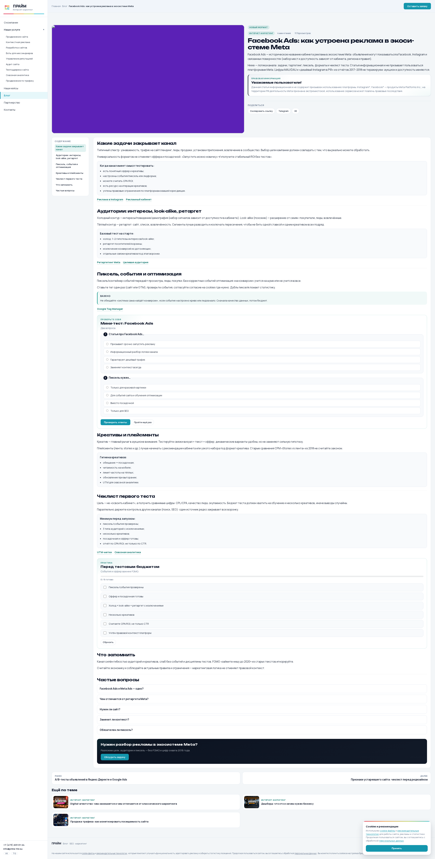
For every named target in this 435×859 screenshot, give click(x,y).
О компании (11, 22)
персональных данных (306, 853)
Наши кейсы (11, 88)
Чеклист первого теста (69, 178)
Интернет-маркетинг (261, 33)
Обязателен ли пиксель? (116, 730)
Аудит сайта (12, 64)
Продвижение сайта (17, 36)
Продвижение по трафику (20, 80)
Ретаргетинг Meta (108, 262)
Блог (7, 95)
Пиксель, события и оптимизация (67, 166)
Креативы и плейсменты (69, 173)
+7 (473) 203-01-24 (13, 844)
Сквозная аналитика (17, 75)
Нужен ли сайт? (110, 709)
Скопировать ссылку (261, 110)
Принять (397, 848)
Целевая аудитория (135, 262)
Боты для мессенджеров (19, 53)
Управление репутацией (19, 58)
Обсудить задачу (114, 757)
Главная (56, 6)
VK (6, 853)
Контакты (9, 109)
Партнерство (12, 102)
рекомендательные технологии (112, 853)
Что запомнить (64, 184)
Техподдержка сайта (17, 69)
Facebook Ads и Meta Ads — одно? (122, 688)
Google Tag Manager (110, 308)
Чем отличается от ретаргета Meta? (124, 699)
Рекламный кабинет (139, 199)
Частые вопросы (65, 190)
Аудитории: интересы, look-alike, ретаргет (68, 157)
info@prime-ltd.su (12, 848)
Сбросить (108, 642)
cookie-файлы (88, 853)
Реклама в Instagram (110, 199)
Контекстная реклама (18, 42)
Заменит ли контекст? (114, 719)
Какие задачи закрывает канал (70, 148)
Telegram (284, 110)
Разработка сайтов (16, 47)
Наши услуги (12, 29)
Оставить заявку (417, 6)
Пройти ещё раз (143, 422)
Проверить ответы (115, 422)
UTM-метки (104, 552)
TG (14, 853)
